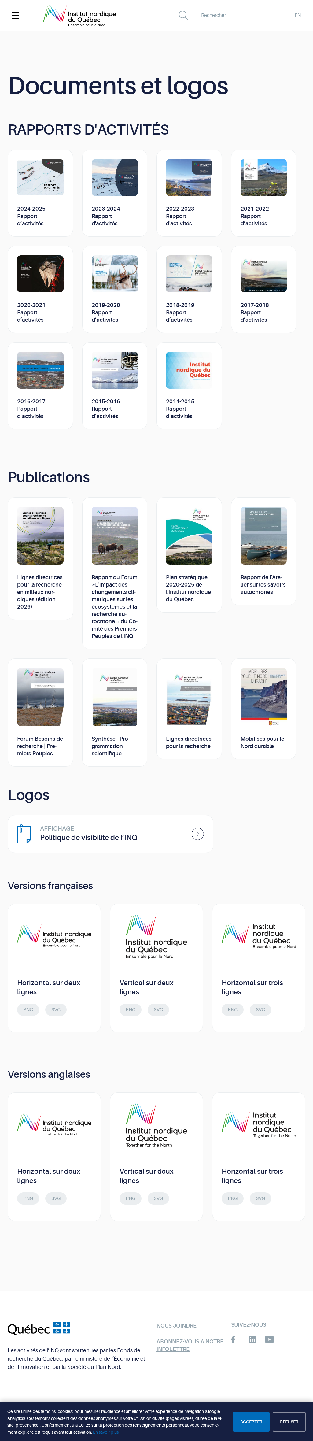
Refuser (289, 1421)
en (298, 15)
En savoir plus (106, 1432)
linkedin (252, 1339)
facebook (236, 1339)
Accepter (251, 1421)
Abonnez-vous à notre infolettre (189, 1345)
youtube (269, 1339)
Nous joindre (176, 1326)
